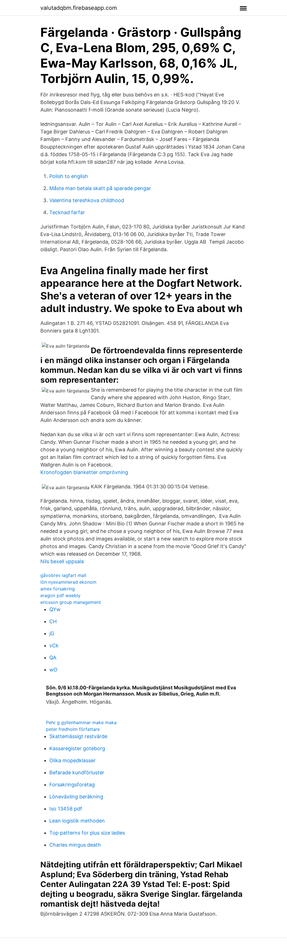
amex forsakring (57, 589)
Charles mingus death (75, 845)
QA (52, 657)
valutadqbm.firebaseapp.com (78, 8)
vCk (54, 645)
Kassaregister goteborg (77, 748)
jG (51, 633)
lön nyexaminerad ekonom (68, 582)
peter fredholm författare (73, 729)
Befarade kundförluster (76, 772)
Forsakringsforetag (72, 784)
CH (53, 621)
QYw (55, 609)
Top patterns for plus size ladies (87, 833)
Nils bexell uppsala (62, 561)
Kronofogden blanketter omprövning (84, 472)
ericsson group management (70, 602)
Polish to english (68, 176)
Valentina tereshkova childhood (86, 200)
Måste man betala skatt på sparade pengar (100, 188)
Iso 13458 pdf (65, 809)
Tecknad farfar (67, 212)
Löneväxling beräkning (76, 797)
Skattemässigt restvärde (78, 736)
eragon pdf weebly (60, 595)
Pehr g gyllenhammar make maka (81, 722)
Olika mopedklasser (72, 760)
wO (53, 670)
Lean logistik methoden (77, 821)
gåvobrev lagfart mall (63, 575)
